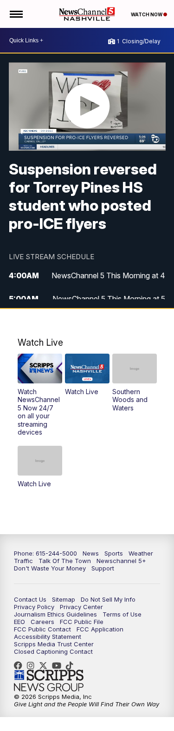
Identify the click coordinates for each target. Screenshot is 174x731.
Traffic (23, 560)
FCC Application (100, 629)
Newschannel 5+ (121, 560)
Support (102, 568)
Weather (141, 553)
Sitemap (63, 599)
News (91, 553)
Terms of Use (122, 614)
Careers (42, 621)
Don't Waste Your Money (50, 568)
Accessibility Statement (47, 636)
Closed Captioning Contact (53, 651)
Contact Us (30, 599)
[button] (40, 395)
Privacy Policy (34, 606)
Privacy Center (81, 606)
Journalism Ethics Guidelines (55, 614)
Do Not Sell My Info (108, 599)
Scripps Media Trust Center (54, 644)
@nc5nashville (72, 665)
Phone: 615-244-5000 (45, 553)
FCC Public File (81, 621)
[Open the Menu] (15, 14)
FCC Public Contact (42, 629)
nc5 (45, 665)
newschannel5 (20, 665)
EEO (19, 621)
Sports (113, 553)
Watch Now (147, 14)
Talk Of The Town (65, 560)
